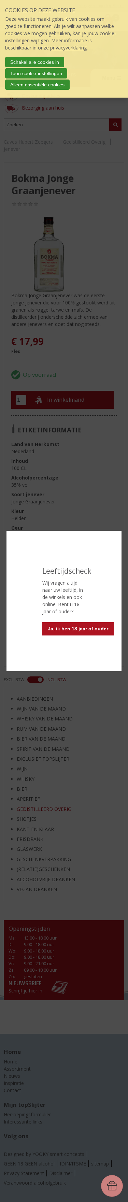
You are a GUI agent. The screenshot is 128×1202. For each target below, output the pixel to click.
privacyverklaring (68, 47)
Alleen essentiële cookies (37, 84)
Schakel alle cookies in (34, 62)
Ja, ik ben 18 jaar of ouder (78, 628)
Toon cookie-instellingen (36, 73)
